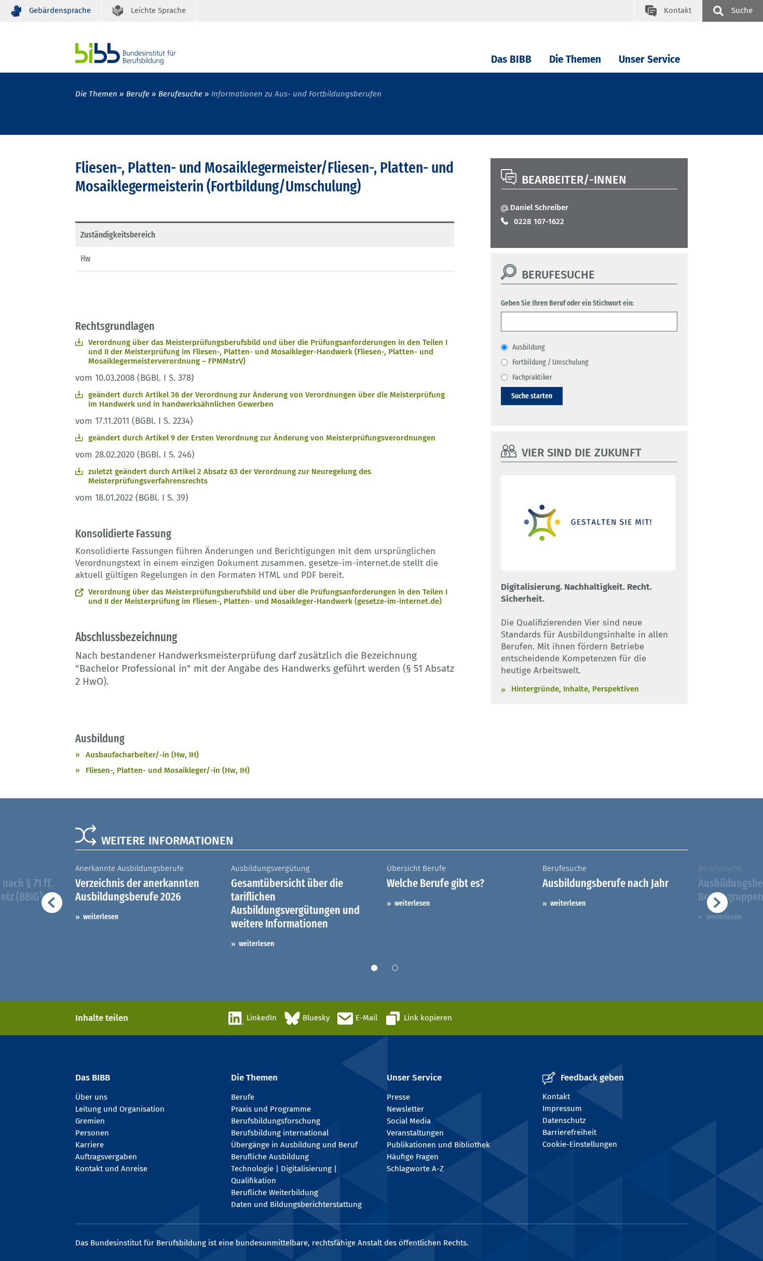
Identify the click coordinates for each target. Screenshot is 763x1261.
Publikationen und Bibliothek (438, 1144)
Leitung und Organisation (120, 1109)
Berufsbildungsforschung (275, 1121)
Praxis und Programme (271, 1109)
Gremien (90, 1121)
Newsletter (405, 1109)
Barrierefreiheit (569, 1132)
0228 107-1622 (539, 221)
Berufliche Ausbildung (270, 1156)
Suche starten (531, 395)
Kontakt (556, 1096)
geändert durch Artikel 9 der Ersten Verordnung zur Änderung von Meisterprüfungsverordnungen (261, 437)
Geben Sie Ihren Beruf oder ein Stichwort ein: (567, 303)
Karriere (89, 1144)
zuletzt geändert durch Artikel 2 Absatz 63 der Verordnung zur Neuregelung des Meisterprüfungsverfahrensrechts (229, 476)
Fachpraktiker (532, 377)
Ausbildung (528, 347)
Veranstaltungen (415, 1133)
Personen (92, 1133)
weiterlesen (100, 916)
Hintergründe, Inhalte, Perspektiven (575, 689)
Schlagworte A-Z (415, 1168)
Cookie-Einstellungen (579, 1144)
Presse (398, 1097)
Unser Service (649, 59)
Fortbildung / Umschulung (550, 362)
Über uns (91, 1097)
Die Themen (575, 59)
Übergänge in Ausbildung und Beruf (294, 1144)
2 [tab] (395, 968)
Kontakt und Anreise (111, 1168)
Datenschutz (564, 1120)
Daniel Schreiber (539, 207)
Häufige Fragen (413, 1156)
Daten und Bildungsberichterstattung (296, 1204)
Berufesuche (180, 94)
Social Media (409, 1121)
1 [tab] (374, 968)
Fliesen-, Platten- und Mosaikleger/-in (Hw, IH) (168, 770)
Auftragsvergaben (106, 1156)
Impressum (562, 1108)
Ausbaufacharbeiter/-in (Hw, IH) (142, 754)
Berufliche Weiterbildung (274, 1192)
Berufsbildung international (280, 1133)
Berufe (137, 94)
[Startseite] (141, 54)
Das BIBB (511, 59)
